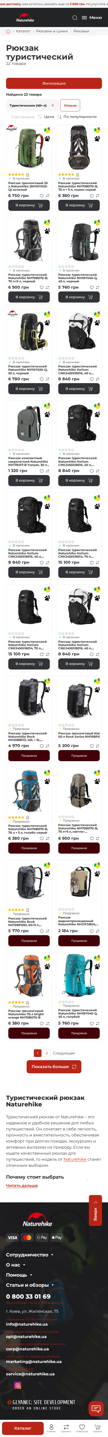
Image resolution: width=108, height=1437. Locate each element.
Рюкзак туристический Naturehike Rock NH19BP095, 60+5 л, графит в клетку (27, 922)
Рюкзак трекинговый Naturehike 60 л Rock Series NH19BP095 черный (79, 735)
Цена (49, 116)
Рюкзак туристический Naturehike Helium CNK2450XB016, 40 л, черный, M (27, 553)
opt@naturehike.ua (26, 1336)
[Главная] (8, 31)
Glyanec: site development (44, 1402)
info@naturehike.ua (27, 1324)
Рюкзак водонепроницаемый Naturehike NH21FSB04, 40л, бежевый (77, 921)
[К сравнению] (48, 196)
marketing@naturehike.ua (34, 1361)
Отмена (70, 105)
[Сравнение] (66, 1427)
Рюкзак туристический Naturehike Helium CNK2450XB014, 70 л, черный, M (27, 645)
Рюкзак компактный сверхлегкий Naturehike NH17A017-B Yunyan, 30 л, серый (28, 461)
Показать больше (50, 1066)
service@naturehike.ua (30, 1374)
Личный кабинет (51, 1427)
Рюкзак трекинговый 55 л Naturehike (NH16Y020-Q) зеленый (28, 186)
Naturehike (75, 1159)
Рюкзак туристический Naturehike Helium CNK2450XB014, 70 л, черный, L (77, 553)
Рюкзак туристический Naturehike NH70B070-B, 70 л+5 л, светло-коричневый (78, 828)
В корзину (25, 205)
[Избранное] (82, 1427)
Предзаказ (29, 755)
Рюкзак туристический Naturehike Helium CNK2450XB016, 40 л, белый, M (77, 370)
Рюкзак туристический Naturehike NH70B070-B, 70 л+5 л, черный (28, 278)
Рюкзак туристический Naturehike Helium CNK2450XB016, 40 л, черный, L (77, 461)
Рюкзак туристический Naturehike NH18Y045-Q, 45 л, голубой (77, 1013)
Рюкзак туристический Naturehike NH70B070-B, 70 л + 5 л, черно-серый (78, 186)
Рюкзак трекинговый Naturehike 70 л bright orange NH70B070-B (26, 1014)
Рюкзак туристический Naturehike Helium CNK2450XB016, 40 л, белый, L (77, 645)
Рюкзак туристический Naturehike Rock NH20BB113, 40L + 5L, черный (27, 737)
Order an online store (37, 1408)
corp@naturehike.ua (27, 1349)
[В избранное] (42, 196)
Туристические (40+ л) (28, 105)
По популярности (80, 116)
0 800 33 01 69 (28, 1296)
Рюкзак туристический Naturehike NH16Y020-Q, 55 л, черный (27, 370)
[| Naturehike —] (24, 17)
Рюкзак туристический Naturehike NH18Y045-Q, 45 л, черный (77, 278)
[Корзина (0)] (97, 1427)
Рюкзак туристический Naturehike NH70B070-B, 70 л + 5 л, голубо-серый (28, 829)
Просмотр (29, 148)
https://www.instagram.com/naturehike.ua (17, 1385)
